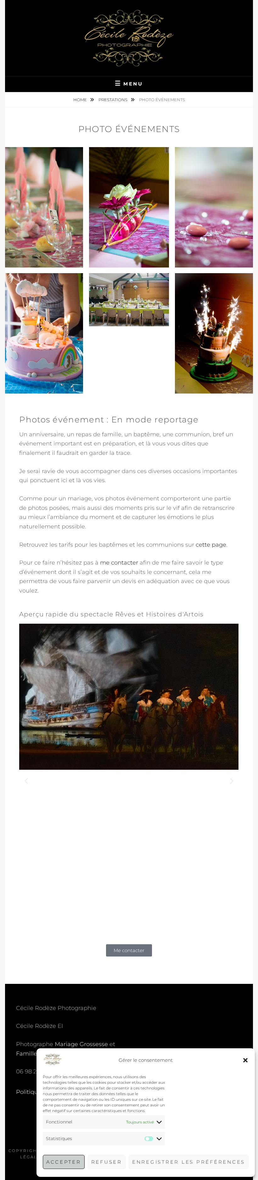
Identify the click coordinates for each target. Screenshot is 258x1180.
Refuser (106, 1162)
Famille (26, 1053)
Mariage (66, 1044)
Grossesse (94, 1044)
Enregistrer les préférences (188, 1162)
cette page (211, 544)
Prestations (113, 99)
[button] (245, 1060)
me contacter (119, 562)
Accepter (63, 1162)
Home (80, 99)
